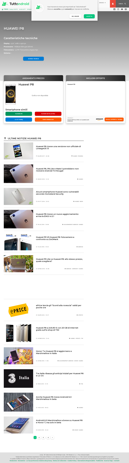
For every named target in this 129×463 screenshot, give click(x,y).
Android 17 (22, 9)
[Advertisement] (44, 287)
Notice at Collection (59, 460)
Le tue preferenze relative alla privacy (39, 460)
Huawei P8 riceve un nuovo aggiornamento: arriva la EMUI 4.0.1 (57, 215)
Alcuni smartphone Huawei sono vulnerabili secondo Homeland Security (57, 193)
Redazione (13, 460)
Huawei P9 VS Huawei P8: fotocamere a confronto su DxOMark (55, 238)
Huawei (75, 156)
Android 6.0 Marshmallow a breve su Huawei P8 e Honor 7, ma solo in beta (59, 421)
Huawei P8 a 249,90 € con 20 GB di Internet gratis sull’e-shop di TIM (57, 329)
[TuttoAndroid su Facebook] (114, 9)
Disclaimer (21, 460)
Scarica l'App (108, 460)
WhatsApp (30, 9)
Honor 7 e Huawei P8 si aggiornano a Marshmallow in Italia (54, 352)
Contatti (116, 460)
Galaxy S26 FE (13, 9)
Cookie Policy (72, 460)
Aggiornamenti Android (71, 224)
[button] (102, 3)
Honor (76, 360)
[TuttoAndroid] (16, 3)
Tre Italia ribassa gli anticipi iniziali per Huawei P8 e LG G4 (59, 374)
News (81, 201)
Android (80, 246)
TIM (82, 338)
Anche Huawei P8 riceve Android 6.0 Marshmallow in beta (53, 398)
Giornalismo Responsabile (86, 460)
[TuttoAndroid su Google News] (125, 9)
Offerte (80, 315)
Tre (82, 383)
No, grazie (75, 16)
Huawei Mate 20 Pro (48, 113)
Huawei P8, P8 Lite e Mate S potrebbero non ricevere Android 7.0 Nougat (57, 170)
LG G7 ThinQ (19, 119)
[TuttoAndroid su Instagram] (118, 9)
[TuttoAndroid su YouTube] (122, 9)
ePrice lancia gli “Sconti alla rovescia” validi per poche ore (58, 306)
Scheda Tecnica (33, 58)
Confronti (75, 268)
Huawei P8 (18, 113)
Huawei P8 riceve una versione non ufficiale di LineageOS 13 (58, 147)
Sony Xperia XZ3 (48, 119)
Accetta (89, 16)
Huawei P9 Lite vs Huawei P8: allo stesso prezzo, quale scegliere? (59, 260)
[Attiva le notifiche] (113, 4)
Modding (80, 156)
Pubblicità (99, 460)
